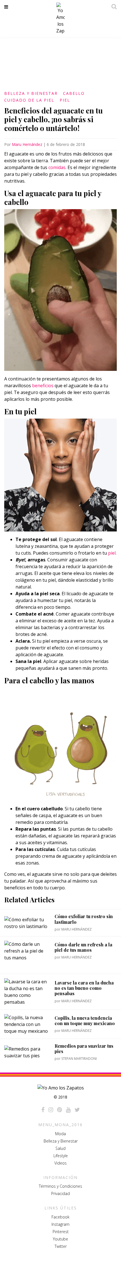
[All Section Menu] (7, 7)
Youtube (60, 1239)
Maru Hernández (27, 144)
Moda (60, 1133)
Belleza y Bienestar (31, 93)
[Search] (112, 6)
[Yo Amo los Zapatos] (60, 18)
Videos (60, 1163)
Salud (60, 1148)
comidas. (57, 167)
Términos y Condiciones (60, 1186)
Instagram (60, 1224)
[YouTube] (68, 1110)
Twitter (61, 1246)
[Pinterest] (59, 1110)
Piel (65, 100)
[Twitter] (77, 1110)
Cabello (74, 93)
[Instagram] (50, 1110)
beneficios (42, 385)
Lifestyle (60, 1155)
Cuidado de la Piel (29, 100)
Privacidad (60, 1193)
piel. (112, 553)
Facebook (60, 1217)
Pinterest (61, 1231)
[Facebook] (42, 1110)
